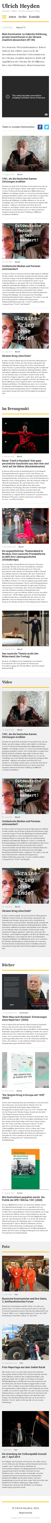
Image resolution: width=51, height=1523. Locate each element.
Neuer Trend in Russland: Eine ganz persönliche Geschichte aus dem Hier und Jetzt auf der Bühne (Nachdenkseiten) (25, 463)
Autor (12, 17)
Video (7, 682)
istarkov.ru (21, 1518)
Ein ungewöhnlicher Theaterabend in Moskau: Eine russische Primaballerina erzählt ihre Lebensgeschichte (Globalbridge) (23, 555)
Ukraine (19, 1091)
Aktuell (19, 175)
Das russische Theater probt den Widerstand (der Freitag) (20, 655)
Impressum (25, 1512)
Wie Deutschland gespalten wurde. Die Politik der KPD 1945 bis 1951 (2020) (23, 1198)
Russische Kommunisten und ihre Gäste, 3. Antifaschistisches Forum (24, 1300)
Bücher (8, 965)
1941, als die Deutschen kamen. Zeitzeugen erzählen (19, 180)
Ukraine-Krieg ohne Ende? (16, 355)
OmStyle (37, 1518)
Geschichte (23, 1013)
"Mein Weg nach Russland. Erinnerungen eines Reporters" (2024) (24, 1018)
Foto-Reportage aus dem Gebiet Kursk (23, 1367)
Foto (6, 1246)
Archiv (22, 17)
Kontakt (34, 17)
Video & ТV (20, 27)
